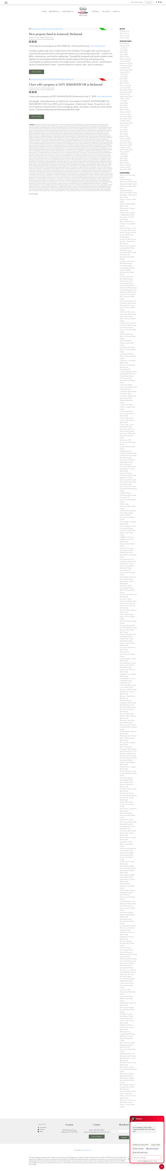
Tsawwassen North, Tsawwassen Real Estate (46, 183)
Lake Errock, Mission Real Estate (74, 159)
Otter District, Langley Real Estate (79, 167)
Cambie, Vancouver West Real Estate (77, 130)
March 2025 (124, 83)
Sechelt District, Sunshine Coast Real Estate (57, 176)
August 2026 (124, 46)
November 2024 (126, 92)
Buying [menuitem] (95, 11)
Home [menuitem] (44, 11)
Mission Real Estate (92, 162)
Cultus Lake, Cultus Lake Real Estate (83, 142)
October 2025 (125, 68)
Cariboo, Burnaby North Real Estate (54, 131)
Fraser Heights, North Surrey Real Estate (75, 149)
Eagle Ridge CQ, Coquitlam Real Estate (100, 143)
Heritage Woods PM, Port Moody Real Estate (59, 157)
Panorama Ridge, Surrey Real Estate (42, 168)
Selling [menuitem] (105, 11)
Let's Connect (97, 1136)
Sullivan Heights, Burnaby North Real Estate (127, 943)
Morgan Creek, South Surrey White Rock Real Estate (66, 164)
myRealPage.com (86, 1150)
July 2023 (123, 127)
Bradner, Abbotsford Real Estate (77, 128)
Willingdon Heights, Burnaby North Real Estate (81, 189)
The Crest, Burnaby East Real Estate (90, 182)
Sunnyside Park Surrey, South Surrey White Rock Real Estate (128, 963)
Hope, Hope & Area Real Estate (53, 158)
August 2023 (124, 125)
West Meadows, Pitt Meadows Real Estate (61, 187)
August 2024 (124, 99)
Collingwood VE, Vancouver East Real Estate (68, 139)
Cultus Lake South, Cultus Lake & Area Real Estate (61, 142)
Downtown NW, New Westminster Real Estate (41, 143)
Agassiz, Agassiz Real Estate (67, 126)
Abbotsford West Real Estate (92, 124)
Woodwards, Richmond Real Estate (42, 190)
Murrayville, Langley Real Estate (50, 165)
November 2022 (126, 145)
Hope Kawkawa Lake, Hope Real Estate (98, 157)
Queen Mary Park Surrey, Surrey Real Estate (63, 170)
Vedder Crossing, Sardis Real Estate (73, 184)
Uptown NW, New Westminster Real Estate (91, 183)
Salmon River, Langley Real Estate (37, 173)
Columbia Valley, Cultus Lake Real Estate (90, 139)
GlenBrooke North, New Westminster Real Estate (97, 151)
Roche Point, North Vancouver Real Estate (43, 171)
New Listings (124, 33)
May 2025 (124, 79)
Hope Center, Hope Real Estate (79, 157)
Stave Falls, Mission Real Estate (73, 179)
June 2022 (124, 156)
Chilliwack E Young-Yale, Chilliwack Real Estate (127, 308)
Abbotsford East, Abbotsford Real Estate (61, 124)
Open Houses (125, 35)
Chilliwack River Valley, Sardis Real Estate (87, 136)
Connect (148, 2)
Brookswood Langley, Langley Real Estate (97, 128)
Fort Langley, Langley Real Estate (55, 149)
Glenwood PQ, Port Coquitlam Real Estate (39, 152)
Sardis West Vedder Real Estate (85, 174)
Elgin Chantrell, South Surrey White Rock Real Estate (94, 146)
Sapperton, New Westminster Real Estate (57, 173)
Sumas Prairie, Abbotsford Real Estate (88, 180)
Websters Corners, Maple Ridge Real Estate (80, 186)
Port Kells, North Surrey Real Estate (87, 168)
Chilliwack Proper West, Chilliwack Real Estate (64, 136)
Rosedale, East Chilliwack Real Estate (84, 171)
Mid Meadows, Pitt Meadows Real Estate (59, 162)
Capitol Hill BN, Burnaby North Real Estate (127, 272)
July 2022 (123, 154)
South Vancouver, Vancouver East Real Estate (59, 177)
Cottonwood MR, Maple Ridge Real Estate (71, 140)
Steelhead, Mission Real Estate (89, 179)
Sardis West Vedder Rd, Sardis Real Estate (65, 174)
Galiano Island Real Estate (58, 151)
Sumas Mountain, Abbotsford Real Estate (67, 180)
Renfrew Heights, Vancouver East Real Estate (127, 815)
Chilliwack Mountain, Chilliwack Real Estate (52, 134)
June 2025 (124, 77)
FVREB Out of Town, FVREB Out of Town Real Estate (127, 539)
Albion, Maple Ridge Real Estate (83, 126)
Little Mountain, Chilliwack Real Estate (47, 161)
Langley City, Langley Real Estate (91, 159)
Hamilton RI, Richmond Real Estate (96, 154)
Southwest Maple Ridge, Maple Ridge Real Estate (83, 177)
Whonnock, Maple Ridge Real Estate (60, 189)
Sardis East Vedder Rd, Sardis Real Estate (78, 173)
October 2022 (125, 147)
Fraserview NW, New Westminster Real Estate (97, 149)
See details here (98, 46)
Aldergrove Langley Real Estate (100, 126)
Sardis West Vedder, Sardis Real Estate (103, 174)
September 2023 (126, 123)
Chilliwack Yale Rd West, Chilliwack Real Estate (52, 137)
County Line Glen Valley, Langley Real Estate (94, 140)
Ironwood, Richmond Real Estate (44, 39)
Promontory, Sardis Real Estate (43, 170)
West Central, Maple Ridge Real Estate (101, 186)
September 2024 (126, 96)
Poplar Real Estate (56, 168)
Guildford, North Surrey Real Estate (64, 154)
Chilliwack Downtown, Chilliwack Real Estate (84, 133)
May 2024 (123, 105)
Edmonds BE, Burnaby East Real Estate (71, 146)
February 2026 (125, 59)
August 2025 (124, 72)
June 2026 (124, 50)
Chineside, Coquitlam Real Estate (73, 137)
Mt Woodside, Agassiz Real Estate (88, 164)
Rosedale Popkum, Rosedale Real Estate (64, 171)
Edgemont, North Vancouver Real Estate (51, 146)
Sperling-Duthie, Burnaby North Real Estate (127, 921)
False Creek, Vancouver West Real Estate (76, 148)
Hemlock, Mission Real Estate (40, 157)
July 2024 (123, 101)
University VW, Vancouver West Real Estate (69, 183)
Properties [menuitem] (53, 11)
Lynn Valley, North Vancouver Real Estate (68, 161)
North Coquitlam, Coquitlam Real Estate (69, 165)
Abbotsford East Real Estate (43, 124)
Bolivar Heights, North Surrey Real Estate (40, 128)
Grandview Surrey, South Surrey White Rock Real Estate (65, 152)
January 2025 (125, 88)
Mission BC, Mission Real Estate (78, 162)
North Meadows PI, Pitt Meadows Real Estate (91, 165)
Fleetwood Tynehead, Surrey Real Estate (97, 148)
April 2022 (124, 160)
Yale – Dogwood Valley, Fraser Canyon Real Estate (64, 190)
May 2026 (123, 52)
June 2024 (124, 103)
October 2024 (125, 94)
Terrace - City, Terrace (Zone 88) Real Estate (69, 182)
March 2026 (124, 57)
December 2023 (126, 116)
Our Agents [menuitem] (67, 11)
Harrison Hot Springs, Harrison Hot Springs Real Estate (58, 155)
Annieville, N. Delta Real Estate (58, 127)
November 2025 (126, 66)
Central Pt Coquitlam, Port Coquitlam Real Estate (60, 133)
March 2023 (124, 136)
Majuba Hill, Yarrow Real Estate (87, 161)
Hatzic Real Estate (95, 155)
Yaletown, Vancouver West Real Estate (87, 190)
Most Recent (124, 43)
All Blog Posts (124, 31)
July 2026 (123, 48)
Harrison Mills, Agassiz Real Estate (81, 155)
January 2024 (125, 114)
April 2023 (124, 134)
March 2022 (124, 163)
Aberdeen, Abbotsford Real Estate (50, 126)
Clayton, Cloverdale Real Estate (90, 137)
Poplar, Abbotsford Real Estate (70, 168)
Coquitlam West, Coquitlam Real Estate (51, 140)
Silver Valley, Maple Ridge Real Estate (78, 176)
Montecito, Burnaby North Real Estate (42, 164)
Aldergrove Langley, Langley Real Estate (39, 127)
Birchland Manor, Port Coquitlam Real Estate (101, 127)
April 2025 (124, 81)
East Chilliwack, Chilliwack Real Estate (76, 145)
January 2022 (125, 167)
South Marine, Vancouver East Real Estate (98, 176)
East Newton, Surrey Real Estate (94, 145)
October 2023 (125, 121)
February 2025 (125, 85)
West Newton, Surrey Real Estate (81, 187)
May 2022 (123, 158)
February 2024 (125, 112)
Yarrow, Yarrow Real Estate (104, 190)
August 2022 (124, 152)
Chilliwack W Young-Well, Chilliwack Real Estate (127, 350)
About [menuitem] (115, 11)
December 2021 (125, 169)
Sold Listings (124, 38)
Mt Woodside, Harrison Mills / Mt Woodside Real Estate (128, 738)
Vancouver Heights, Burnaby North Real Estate (52, 184)
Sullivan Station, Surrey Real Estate (47, 180)
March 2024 (124, 110)
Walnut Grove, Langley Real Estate (59, 186)
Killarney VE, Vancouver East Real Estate (89, 158)
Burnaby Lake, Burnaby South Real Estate (56, 130)
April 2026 (124, 54)
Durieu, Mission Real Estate (82, 143)
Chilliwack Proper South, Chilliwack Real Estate (41, 136)
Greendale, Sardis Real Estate (46, 154)
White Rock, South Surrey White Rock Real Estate (128, 1069)
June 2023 (124, 130)
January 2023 (125, 141)
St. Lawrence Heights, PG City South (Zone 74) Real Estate (50, 179)
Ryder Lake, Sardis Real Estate (102, 171)
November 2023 (126, 118)
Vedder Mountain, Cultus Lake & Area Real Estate (95, 184)
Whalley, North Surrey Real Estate (98, 187)
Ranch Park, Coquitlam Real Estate (83, 170)
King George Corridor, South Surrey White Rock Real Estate (50, 159)
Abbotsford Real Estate (78, 124)
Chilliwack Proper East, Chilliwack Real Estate (98, 134)
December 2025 (126, 63)
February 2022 (125, 165)
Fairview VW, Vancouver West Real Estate (54, 148)
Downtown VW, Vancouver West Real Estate (64, 143)
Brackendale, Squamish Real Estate (60, 128)
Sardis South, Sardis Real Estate (46, 174)
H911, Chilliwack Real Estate (80, 154)
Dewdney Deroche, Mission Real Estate (102, 142)
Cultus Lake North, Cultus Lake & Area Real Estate (127, 414)
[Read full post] (71, 30)
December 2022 (126, 143)
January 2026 (125, 61)
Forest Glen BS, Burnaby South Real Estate (127, 517)
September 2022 (126, 149)
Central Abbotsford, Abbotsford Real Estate (94, 131)
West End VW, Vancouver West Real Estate (39, 187)
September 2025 (126, 70)
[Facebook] (156, 2)
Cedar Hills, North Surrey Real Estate (73, 131)
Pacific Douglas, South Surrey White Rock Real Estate (128, 773)
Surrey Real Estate (52, 182)
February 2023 (125, 138)
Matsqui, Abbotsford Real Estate (104, 161)
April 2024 (124, 107)
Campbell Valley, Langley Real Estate (96, 130)
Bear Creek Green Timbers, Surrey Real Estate (77, 127)
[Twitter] (158, 2)
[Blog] (161, 2)
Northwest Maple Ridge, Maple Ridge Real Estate (58, 167)
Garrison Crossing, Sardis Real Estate (75, 151)
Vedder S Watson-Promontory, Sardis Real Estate (127, 1027)
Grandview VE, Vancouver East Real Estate (90, 152)
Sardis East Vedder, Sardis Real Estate (98, 173)
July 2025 (123, 74)
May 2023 (123, 132)
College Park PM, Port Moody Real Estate (45, 139)
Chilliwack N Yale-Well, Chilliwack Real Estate (74, 134)
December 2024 (126, 90)
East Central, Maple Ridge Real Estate (56, 145)
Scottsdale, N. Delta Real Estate (38, 176)
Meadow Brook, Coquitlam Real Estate (39, 162)
